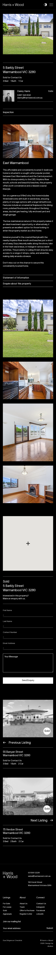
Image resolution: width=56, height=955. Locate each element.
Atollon (50, 946)
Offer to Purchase (27, 911)
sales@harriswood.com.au (39, 876)
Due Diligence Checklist (12, 940)
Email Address (9, 643)
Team (22, 907)
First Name (7, 610)
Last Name (7, 621)
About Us (23, 904)
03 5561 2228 (34, 873)
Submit (50, 928)
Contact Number (10, 632)
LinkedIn (40, 914)
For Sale (6, 904)
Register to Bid (26, 914)
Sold (5, 911)
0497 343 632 (24, 95)
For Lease (7, 907)
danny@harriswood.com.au (30, 98)
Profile (50, 91)
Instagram (40, 907)
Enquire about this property (17, 284)
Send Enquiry (28, 680)
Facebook (40, 911)
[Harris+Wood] (13, 4)
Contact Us (41, 904)
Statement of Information (16, 278)
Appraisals (7, 914)
